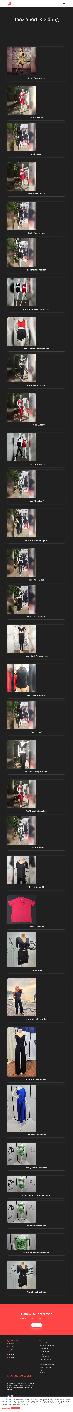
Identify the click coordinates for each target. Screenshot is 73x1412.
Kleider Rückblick (45, 1356)
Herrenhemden (44, 1351)
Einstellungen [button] (6, 1408)
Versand (11, 1346)
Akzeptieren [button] (15, 1408)
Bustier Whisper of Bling (47, 1345)
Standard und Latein (46, 1367)
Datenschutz (12, 1357)
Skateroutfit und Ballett (47, 1365)
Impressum (12, 1354)
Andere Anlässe (44, 1343)
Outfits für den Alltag (46, 1359)
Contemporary (44, 1348)
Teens (42, 1370)
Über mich (12, 1352)
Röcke (41, 1362)
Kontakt (36, 1325)
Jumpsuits (43, 1354)
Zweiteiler (43, 1373)
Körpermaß (12, 1343)
